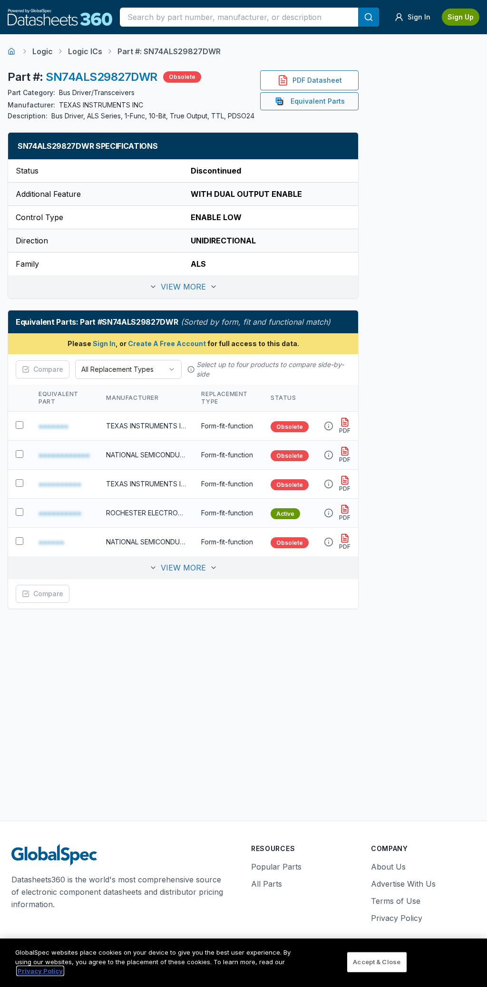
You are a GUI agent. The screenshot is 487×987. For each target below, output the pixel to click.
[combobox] (128, 369)
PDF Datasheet (317, 80)
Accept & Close (376, 962)
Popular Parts (276, 866)
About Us (388, 866)
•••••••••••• (64, 455)
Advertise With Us (403, 884)
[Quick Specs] (328, 426)
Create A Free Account (167, 343)
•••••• (51, 542)
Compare (48, 369)
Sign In (104, 343)
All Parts (266, 884)
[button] (183, 286)
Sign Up (461, 17)
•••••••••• (60, 484)
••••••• (53, 426)
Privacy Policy (396, 918)
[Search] (368, 17)
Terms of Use (395, 901)
